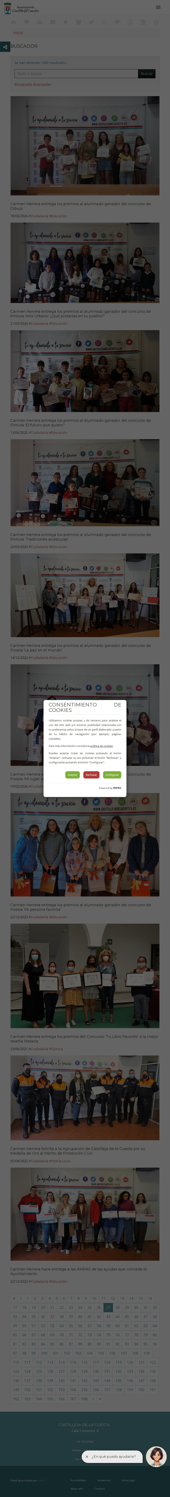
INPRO (117, 788)
